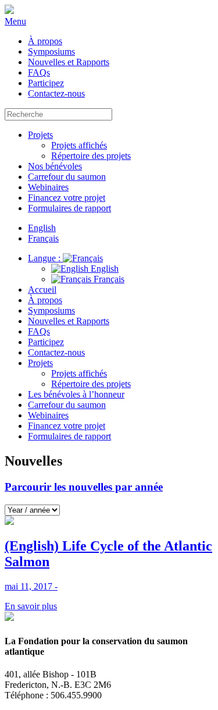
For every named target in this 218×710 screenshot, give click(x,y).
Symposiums (51, 51)
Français (107, 279)
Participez (46, 83)
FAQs (39, 72)
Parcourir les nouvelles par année (84, 487)
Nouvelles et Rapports (68, 62)
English (103, 269)
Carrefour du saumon (67, 177)
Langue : (45, 258)
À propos (45, 41)
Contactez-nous (56, 93)
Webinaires (48, 187)
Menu (15, 21)
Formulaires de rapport (69, 208)
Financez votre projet (66, 198)
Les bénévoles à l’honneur (76, 394)
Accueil (42, 289)
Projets (40, 135)
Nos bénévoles (55, 166)
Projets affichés (79, 145)
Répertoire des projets (91, 156)
